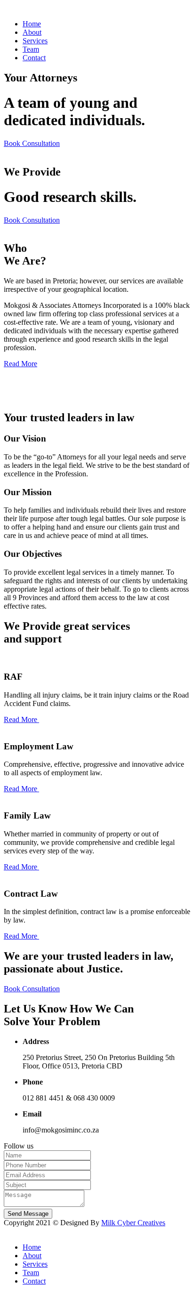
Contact (34, 58)
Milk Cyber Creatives (133, 1223)
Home (32, 24)
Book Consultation (32, 143)
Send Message (28, 1213)
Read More (20, 364)
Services (35, 41)
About (32, 32)
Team (31, 49)
